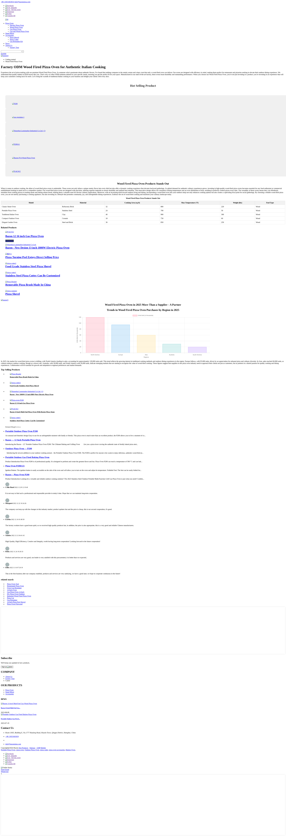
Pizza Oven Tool (13, 584)
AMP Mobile (41, 748)
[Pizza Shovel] (11, 291)
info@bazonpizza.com (22, 2)
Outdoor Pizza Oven (32, 750)
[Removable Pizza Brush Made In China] (11, 282)
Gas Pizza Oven (15, 29)
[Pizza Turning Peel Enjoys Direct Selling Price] (8, 254)
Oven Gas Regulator (14, 588)
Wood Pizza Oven (16, 27)
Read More (10, 241)
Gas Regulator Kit (16, 41)
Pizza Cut (10, 598)
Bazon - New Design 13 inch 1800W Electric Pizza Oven (37, 247)
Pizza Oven (9, 23)
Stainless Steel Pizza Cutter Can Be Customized (32, 275)
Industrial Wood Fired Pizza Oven (19, 596)
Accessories (9, 35)
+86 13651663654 (7, 2)
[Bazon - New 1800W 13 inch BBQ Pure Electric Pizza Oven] (26, 391)
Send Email (5, 770)
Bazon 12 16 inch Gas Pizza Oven (24, 236)
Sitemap (32, 748)
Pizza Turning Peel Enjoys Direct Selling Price (32, 257)
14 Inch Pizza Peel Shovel (16, 602)
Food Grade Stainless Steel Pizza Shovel (28, 266)
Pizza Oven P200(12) (14, 466)
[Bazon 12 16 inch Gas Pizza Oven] (9, 232)
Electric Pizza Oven (17, 25)
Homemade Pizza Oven (15, 586)
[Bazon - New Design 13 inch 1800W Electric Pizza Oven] (20, 245)
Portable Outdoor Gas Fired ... (10, 719)
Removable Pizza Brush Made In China (28, 284)
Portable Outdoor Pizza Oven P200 (21, 431)
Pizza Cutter (14, 39)
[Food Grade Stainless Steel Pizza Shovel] (10, 263)
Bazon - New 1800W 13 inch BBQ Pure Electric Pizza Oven (31, 394)
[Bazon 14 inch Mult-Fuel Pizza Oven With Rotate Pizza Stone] (14, 409)
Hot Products (23, 748)
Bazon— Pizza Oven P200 (17, 474)
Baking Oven (70, 750)
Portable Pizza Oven (8, 750)
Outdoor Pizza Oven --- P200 (18, 448)
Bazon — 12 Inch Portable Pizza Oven (23, 440)
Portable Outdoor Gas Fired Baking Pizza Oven (27, 457)
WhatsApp (4, 772)
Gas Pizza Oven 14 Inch (15, 592)
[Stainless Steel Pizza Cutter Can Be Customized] (10, 272)
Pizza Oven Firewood (14, 604)
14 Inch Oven (12, 590)
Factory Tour (14, 47)
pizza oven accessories (57, 750)
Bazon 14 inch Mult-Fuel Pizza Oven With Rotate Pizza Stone (32, 412)
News (7, 43)
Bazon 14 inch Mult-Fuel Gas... (10, 708)
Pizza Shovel (14, 37)
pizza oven (20, 750)
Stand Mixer (9, 33)
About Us (8, 45)
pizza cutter (44, 750)
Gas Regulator (12, 600)
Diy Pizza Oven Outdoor (16, 594)
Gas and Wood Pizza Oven (19, 31)
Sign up (4, 667)
